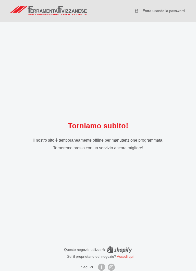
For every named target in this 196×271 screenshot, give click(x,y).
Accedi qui (125, 256)
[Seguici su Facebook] (101, 267)
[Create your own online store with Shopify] (119, 249)
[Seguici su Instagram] (111, 267)
